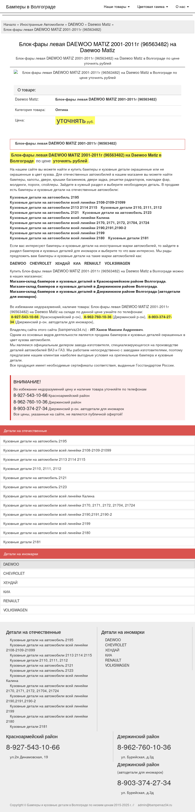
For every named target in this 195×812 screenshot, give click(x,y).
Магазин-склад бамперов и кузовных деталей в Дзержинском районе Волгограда (83, 286)
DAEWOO (18, 263)
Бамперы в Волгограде (31, 6)
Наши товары (115, 6)
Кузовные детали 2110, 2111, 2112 (131, 207)
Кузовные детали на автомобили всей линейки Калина (59, 217)
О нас (181, 6)
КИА (77, 263)
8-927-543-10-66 (33, 746)
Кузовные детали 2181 (128, 237)
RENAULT (92, 263)
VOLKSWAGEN (117, 263)
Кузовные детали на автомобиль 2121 (44, 212)
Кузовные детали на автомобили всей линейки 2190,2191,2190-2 (68, 227)
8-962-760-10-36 (144, 746)
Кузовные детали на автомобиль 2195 (44, 197)
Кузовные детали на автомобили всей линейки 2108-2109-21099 (67, 202)
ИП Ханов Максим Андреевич (116, 329)
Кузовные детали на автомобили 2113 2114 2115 (53, 207)
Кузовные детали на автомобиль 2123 (117, 212)
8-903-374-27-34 (144, 782)
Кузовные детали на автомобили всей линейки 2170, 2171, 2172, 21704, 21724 (79, 222)
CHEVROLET (41, 263)
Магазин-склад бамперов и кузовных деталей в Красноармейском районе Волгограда (88, 281)
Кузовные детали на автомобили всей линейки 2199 (57, 232)
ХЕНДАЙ (62, 263)
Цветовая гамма (151, 6)
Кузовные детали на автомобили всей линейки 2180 (57, 237)
